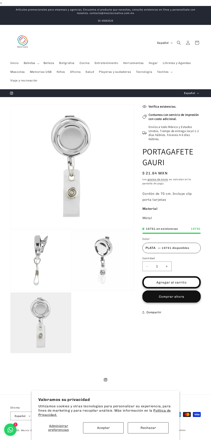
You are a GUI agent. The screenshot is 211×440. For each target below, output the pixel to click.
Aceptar (103, 428)
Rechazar (148, 428)
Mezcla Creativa (31, 430)
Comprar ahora (171, 296)
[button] (31, 63)
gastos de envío (158, 179)
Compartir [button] (154, 312)
